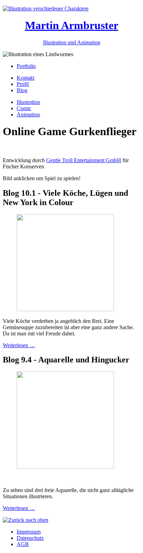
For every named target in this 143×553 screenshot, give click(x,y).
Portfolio (26, 66)
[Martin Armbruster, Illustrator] (46, 8)
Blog (22, 90)
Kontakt (25, 78)
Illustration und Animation (71, 42)
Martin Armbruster (71, 25)
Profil (23, 84)
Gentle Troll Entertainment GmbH (83, 160)
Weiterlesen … (19, 345)
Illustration (28, 102)
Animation (28, 114)
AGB (23, 544)
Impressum (29, 532)
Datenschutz (30, 538)
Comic (24, 108)
